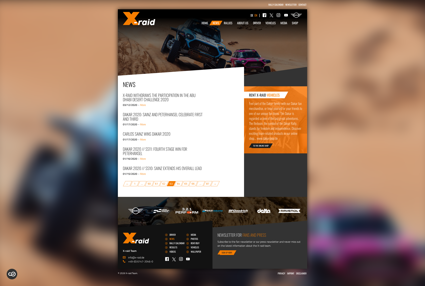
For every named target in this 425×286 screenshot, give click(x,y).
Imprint (290, 273)
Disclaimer (301, 273)
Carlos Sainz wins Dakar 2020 (146, 134)
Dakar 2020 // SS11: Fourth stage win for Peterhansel (155, 151)
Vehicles (270, 23)
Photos (194, 239)
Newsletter (291, 4)
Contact (302, 4)
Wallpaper (196, 251)
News (216, 23)
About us (242, 23)
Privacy (281, 273)
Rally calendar (275, 4)
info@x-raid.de (136, 257)
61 (156, 184)
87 (207, 184)
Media (283, 23)
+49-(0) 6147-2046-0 (140, 261)
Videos (173, 251)
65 (185, 184)
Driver (257, 23)
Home (205, 23)
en (256, 15)
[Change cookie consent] (12, 274)
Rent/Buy (195, 243)
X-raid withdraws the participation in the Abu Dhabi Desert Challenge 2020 (159, 97)
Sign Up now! (227, 252)
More (143, 105)
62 (164, 184)
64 (178, 184)
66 (193, 184)
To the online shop (261, 145)
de (252, 15)
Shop (295, 23)
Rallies (228, 23)
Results (173, 247)
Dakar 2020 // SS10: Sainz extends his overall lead (162, 168)
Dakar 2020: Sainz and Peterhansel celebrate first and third (163, 116)
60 (149, 184)
